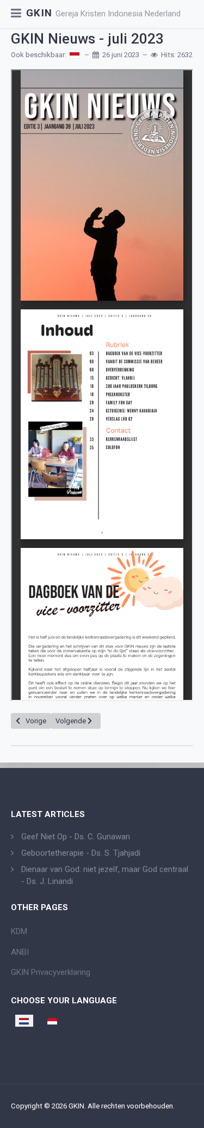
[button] (16, 14)
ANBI (20, 952)
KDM (19, 931)
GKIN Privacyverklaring (50, 972)
